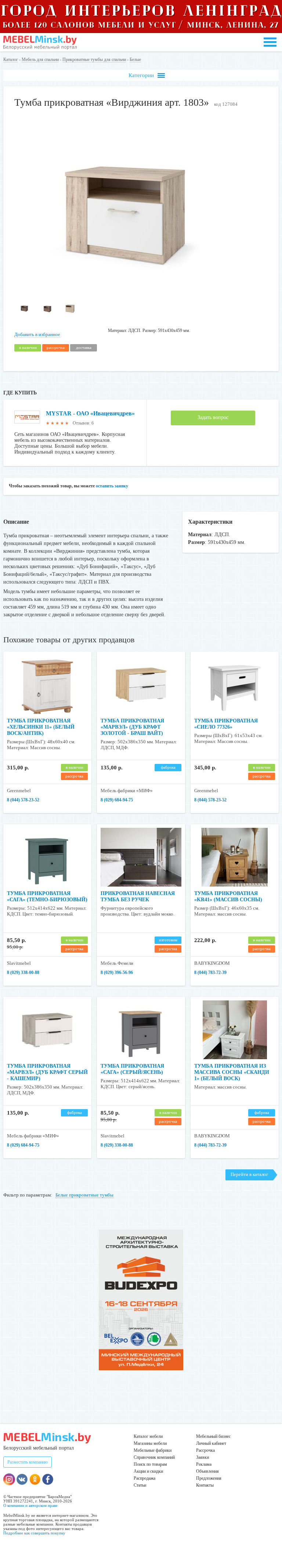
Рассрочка (205, 1450)
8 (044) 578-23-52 (23, 799)
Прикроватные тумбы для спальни (94, 59)
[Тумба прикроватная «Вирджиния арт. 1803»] (120, 291)
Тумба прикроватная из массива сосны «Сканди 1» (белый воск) (231, 1072)
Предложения (208, 1478)
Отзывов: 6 (83, 423)
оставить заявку (112, 485)
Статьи (140, 1485)
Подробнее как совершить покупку (34, 1533)
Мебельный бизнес (213, 1436)
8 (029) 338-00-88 (23, 972)
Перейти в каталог (249, 1174)
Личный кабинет (211, 1443)
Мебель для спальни (40, 59)
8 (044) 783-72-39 (210, 972)
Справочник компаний (154, 1457)
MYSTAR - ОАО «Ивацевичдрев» (90, 413)
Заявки (202, 1457)
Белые (135, 59)
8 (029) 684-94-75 (117, 799)
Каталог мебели (148, 1436)
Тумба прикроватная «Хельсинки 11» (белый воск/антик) (41, 727)
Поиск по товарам (150, 1464)
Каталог (10, 59)
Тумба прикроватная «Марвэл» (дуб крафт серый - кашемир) (47, 1072)
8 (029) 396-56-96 (117, 972)
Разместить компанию (27, 1462)
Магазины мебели (150, 1443)
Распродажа (144, 1478)
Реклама (204, 1464)
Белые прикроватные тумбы (84, 1195)
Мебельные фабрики (152, 1450)
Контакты (205, 1485)
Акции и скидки (148, 1471)
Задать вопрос (213, 417)
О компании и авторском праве (30, 1505)
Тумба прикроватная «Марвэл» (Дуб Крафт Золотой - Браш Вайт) (132, 727)
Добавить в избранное (37, 334)
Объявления (207, 1471)
